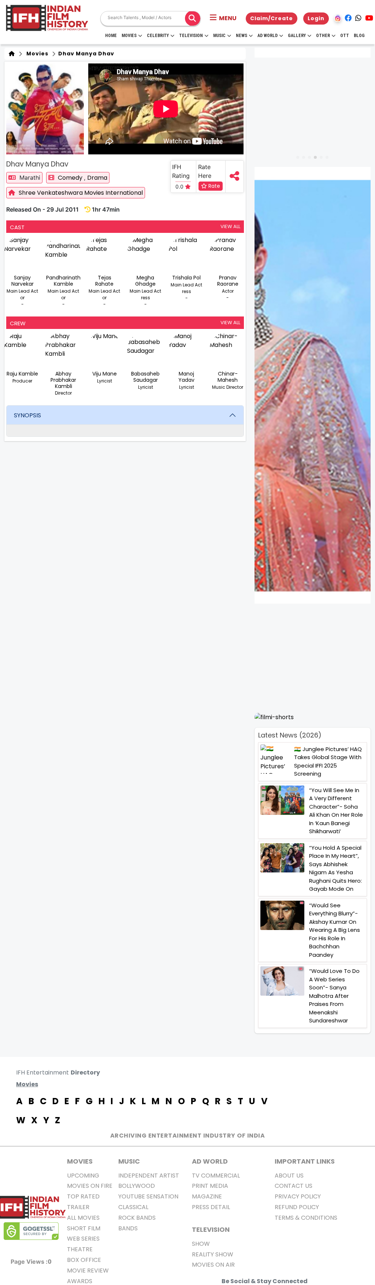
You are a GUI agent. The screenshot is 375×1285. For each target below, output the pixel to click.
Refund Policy (297, 1207)
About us (289, 1175)
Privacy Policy (298, 1196)
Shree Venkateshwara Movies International (81, 192)
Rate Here (204, 171)
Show (201, 1244)
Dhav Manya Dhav (85, 53)
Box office (84, 1260)
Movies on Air (213, 1264)
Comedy (71, 177)
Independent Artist (148, 1175)
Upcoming (83, 1175)
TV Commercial (216, 1175)
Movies (129, 35)
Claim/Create (271, 18)
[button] (223, 18)
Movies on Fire (89, 1186)
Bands (128, 1228)
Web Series (83, 1238)
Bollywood (136, 1186)
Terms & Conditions (306, 1217)
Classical (133, 1207)
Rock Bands (137, 1217)
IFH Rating (181, 171)
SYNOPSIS (27, 415)
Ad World (267, 35)
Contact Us (293, 1186)
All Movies (83, 1217)
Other (323, 35)
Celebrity (158, 35)
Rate (213, 186)
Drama (97, 177)
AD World (210, 1161)
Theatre (80, 1249)
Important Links (305, 1161)
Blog (359, 35)
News (241, 35)
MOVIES (80, 1161)
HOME (111, 35)
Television (191, 35)
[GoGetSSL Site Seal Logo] (31, 1231)
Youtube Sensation (148, 1196)
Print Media (210, 1186)
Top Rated (83, 1196)
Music (219, 35)
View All (230, 226)
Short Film (83, 1228)
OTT (344, 35)
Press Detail (211, 1207)
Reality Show (212, 1254)
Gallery (297, 35)
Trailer (78, 1207)
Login (316, 18)
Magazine (207, 1196)
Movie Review (88, 1270)
